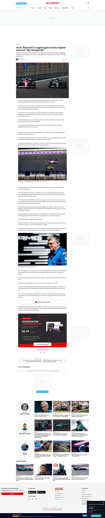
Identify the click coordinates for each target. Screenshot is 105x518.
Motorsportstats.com (59, 497)
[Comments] (67, 59)
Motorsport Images (30, 182)
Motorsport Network (50, 509)
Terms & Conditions (45, 508)
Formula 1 (33, 7)
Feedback (84, 490)
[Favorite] (64, 59)
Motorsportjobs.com (59, 493)
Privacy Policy (59, 508)
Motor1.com (57, 491)
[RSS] (39, 499)
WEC (45, 7)
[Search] (88, 8)
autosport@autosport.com (87, 494)
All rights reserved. (58, 509)
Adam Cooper (21, 58)
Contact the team (85, 498)
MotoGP (40, 7)
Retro (72, 7)
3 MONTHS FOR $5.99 (21, 3)
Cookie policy (53, 508)
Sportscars (57, 7)
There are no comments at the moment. (42, 370)
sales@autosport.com (86, 500)
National (50, 7)
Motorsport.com (58, 495)
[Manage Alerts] (44, 352)
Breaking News (65, 7)
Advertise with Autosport (86, 496)
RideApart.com (58, 499)
